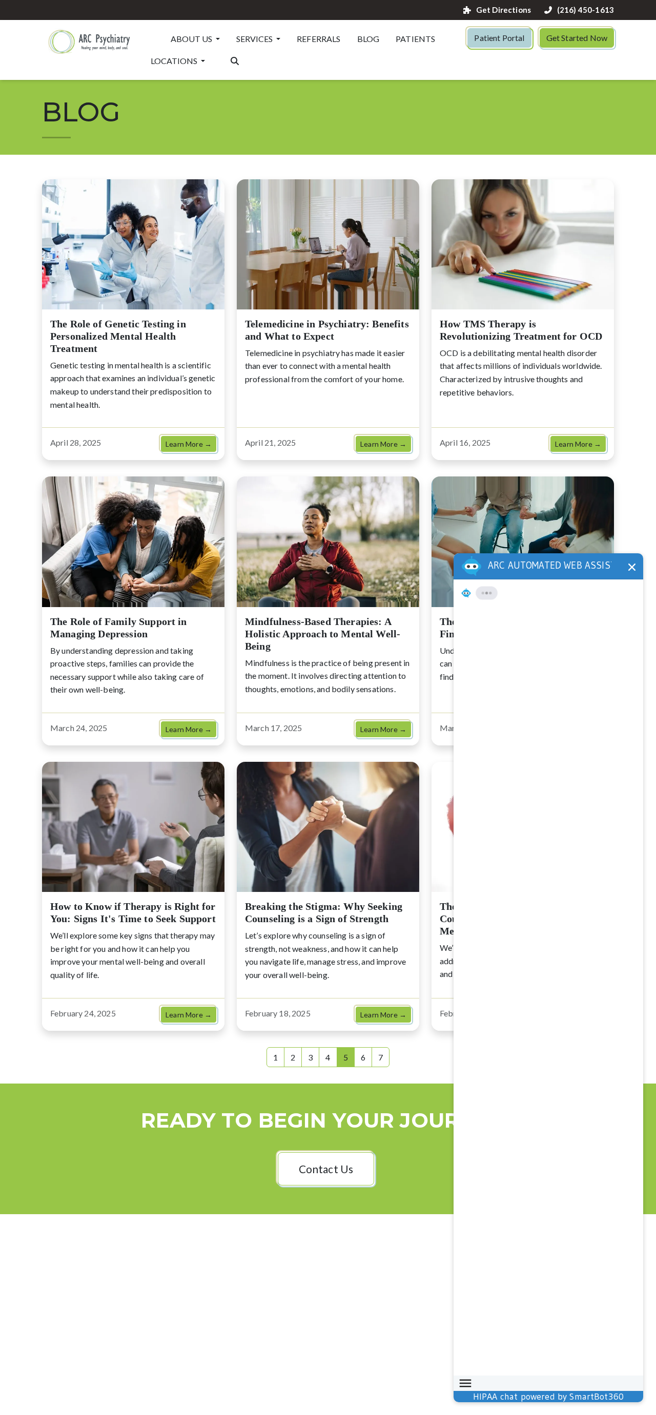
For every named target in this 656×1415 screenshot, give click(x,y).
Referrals (318, 39)
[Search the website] (234, 60)
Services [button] (255, 39)
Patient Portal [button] (499, 38)
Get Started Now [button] (576, 38)
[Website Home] (90, 41)
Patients (415, 39)
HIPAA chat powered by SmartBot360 (548, 1396)
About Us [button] (192, 39)
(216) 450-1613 (585, 10)
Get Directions (503, 10)
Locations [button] (175, 61)
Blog (368, 39)
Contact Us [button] (326, 1168)
